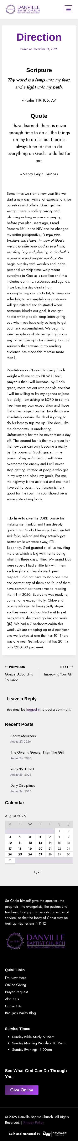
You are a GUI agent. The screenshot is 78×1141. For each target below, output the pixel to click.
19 (30, 848)
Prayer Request (16, 991)
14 (50, 843)
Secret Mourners (23, 735)
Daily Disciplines (22, 785)
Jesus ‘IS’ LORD (22, 768)
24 (10, 854)
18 (20, 848)
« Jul (37, 871)
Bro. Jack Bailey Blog (20, 1012)
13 (40, 843)
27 (40, 854)
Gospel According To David (19, 673)
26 (30, 854)
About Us (12, 998)
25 (20, 854)
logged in (33, 709)
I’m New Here (15, 977)
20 (40, 848)
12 (30, 843)
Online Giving (15, 984)
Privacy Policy (33, 1122)
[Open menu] (68, 9)
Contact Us (13, 1006)
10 (10, 843)
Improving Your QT (58, 671)
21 (50, 848)
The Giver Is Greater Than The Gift (37, 752)
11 (20, 843)
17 (10, 848)
